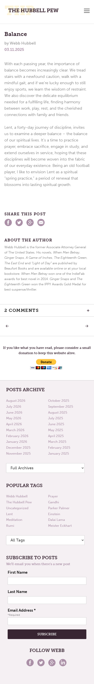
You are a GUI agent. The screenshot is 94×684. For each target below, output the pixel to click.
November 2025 (18, 453)
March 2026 (15, 430)
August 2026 (15, 401)
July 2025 (55, 418)
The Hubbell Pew (19, 502)
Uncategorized (17, 508)
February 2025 (59, 448)
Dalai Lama (56, 520)
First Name (18, 572)
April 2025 (56, 436)
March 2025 (57, 442)
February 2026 (17, 436)
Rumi (10, 526)
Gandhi (53, 502)
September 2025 (60, 407)
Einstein (54, 514)
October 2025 (58, 401)
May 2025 (55, 430)
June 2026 (14, 412)
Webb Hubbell (17, 496)
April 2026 (14, 424)
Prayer (53, 496)
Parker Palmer (59, 508)
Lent (9, 514)
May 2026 (13, 418)
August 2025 (57, 412)
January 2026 (16, 442)
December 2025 (18, 448)
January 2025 (58, 453)
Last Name (17, 591)
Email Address (22, 610)
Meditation (14, 520)
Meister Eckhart (60, 526)
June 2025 (56, 424)
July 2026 (13, 407)
